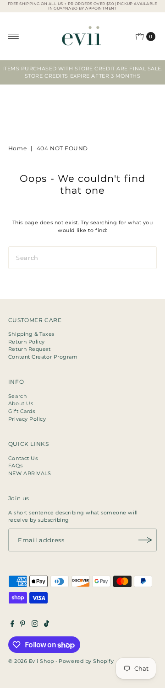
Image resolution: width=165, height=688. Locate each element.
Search (17, 396)
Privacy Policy (27, 419)
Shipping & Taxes (31, 334)
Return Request (29, 349)
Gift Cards (21, 411)
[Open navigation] (13, 36)
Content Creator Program (43, 357)
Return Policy (26, 342)
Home (17, 148)
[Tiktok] (46, 625)
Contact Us (23, 458)
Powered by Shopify (86, 661)
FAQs (15, 465)
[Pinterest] (22, 625)
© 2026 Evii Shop (31, 661)
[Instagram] (35, 625)
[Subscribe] (145, 540)
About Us (20, 403)
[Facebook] (12, 625)
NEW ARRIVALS (29, 473)
